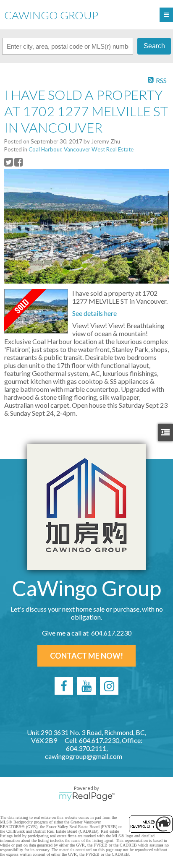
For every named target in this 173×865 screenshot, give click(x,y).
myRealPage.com (86, 796)
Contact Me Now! (86, 655)
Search (154, 46)
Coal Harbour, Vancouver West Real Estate (81, 149)
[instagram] (109, 686)
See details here (94, 313)
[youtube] (86, 686)
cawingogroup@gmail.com (83, 756)
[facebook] (64, 686)
